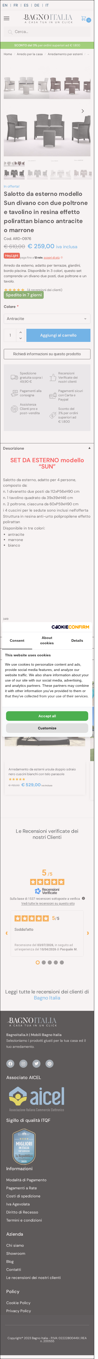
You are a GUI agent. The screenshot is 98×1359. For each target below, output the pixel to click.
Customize (47, 728)
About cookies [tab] (47, 640)
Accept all (47, 716)
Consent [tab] (17, 640)
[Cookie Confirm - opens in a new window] (70, 627)
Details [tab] (77, 640)
